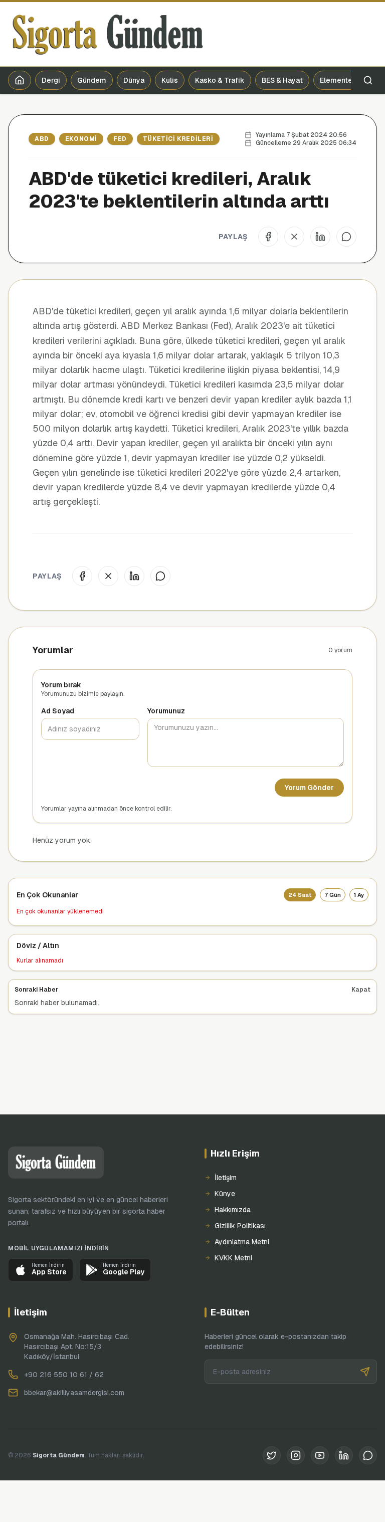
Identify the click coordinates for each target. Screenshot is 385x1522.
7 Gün (332, 894)
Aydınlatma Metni (242, 1241)
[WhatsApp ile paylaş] (346, 237)
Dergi (51, 80)
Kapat (360, 990)
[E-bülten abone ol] (365, 1372)
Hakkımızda (233, 1209)
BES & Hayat (282, 80)
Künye (225, 1193)
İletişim (226, 1177)
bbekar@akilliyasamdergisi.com (74, 1392)
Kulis (169, 80)
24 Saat (299, 894)
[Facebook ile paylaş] (268, 237)
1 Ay (359, 894)
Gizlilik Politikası (240, 1225)
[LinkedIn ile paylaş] (320, 237)
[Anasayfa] (19, 80)
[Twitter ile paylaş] (294, 237)
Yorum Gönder (309, 787)
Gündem (91, 80)
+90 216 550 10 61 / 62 (64, 1374)
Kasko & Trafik (220, 80)
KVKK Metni (233, 1257)
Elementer (337, 80)
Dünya (133, 80)
